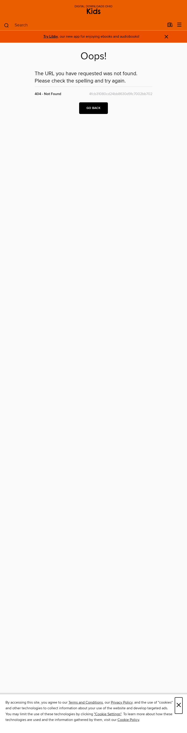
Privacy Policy (121, 702)
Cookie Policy (128, 720)
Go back (93, 108)
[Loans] (170, 25)
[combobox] (84, 25)
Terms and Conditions (85, 702)
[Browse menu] (179, 25)
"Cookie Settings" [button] (107, 714)
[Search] (6, 25)
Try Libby (50, 36)
